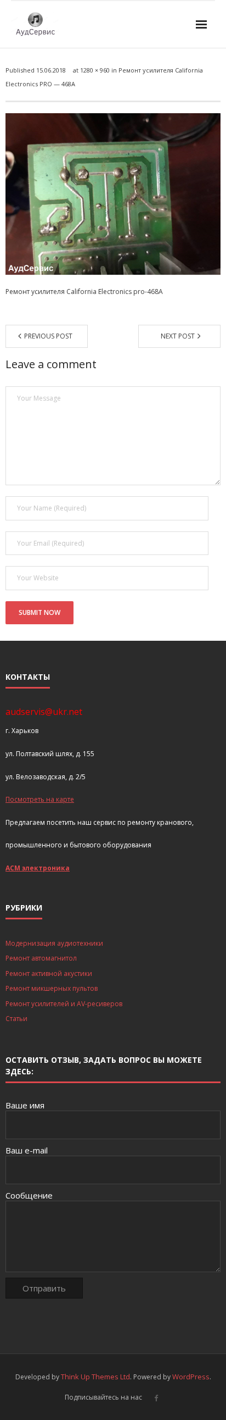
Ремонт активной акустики (48, 973)
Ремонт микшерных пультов (51, 988)
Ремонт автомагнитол (41, 958)
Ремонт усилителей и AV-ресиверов (63, 1003)
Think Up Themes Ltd (95, 1377)
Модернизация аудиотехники (54, 943)
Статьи (16, 1018)
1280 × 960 (95, 70)
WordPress (191, 1377)
